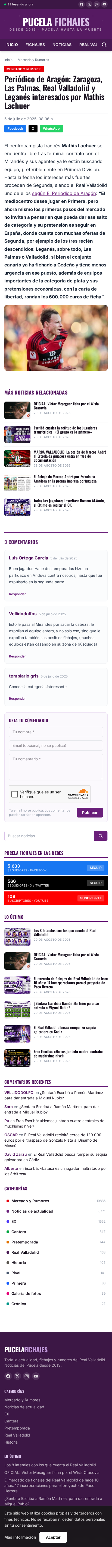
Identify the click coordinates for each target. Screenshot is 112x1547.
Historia (11, 1442)
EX (6, 1414)
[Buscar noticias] (104, 44)
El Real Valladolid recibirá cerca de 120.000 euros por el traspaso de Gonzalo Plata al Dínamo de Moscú (52, 1140)
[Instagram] (97, 4)
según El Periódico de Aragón (64, 193)
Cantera (11, 1421)
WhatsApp (51, 128)
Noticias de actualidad (24, 1407)
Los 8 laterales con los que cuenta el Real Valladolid (50, 1465)
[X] (89, 4)
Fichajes (35, 44)
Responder (17, 594)
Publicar (90, 812)
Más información (20, 1537)
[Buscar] (100, 836)
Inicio (11, 44)
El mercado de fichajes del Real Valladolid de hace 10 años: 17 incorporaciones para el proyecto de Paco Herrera (51, 1485)
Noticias (62, 44)
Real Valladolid (17, 1435)
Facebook (15, 128)
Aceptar (53, 1537)
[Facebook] (81, 4)
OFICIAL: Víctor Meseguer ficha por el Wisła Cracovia (51, 1472)
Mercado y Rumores (33, 60)
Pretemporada (17, 1428)
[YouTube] (104, 4)
